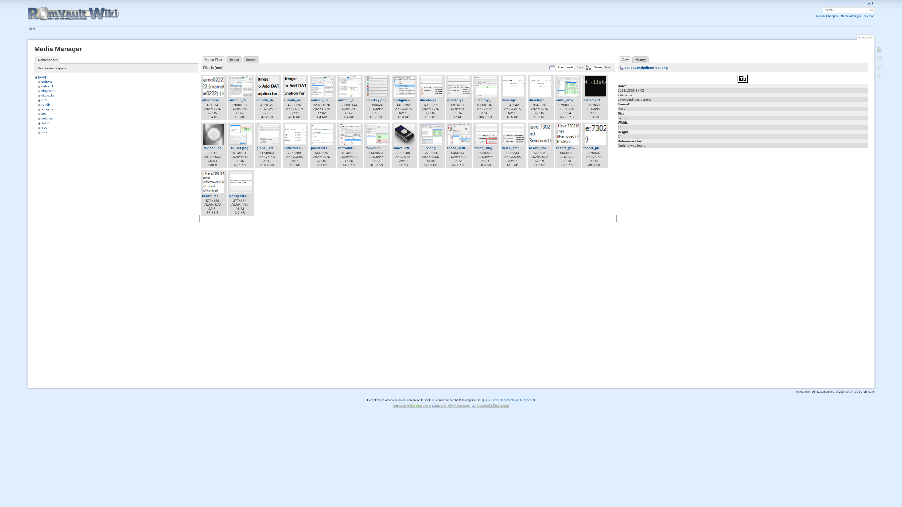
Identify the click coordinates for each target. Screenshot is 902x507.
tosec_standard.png (518, 148)
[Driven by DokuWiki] (499, 405)
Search (872, 10)
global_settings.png (273, 148)
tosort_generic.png (571, 148)
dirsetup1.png (513, 100)
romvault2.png (350, 148)
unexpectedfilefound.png (249, 196)
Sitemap (869, 16)
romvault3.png (377, 148)
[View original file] (743, 78)
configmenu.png (406, 100)
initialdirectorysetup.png (303, 148)
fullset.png (240, 148)
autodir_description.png (248, 100)
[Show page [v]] (879, 49)
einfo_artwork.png (571, 100)
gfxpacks (47, 95)
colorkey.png (376, 100)
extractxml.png (595, 100)
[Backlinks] (879, 67)
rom (44, 100)
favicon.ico (213, 148)
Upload (234, 59)
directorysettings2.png (465, 100)
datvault (47, 86)
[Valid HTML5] (460, 405)
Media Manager (851, 16)
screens (47, 109)
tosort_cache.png (543, 148)
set (43, 113)
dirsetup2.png (540, 100)
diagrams (48, 90)
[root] (42, 77)
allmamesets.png (215, 100)
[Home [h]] (235, 8)
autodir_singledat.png (356, 100)
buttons (46, 81)
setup (45, 123)
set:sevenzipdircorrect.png (646, 67)
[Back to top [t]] (879, 76)
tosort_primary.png (598, 148)
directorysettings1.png (438, 100)
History (640, 59)
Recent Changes (827, 16)
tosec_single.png (488, 148)
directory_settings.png (492, 100)
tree (44, 127)
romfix (46, 104)
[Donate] (421, 405)
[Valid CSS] (480, 405)
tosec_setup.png (460, 148)
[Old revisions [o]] (879, 58)
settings (47, 118)
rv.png (431, 148)
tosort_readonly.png (218, 196)
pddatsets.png (322, 148)
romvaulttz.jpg (404, 148)
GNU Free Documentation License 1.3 (510, 400)
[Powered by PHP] (441, 405)
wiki (44, 132)
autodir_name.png (325, 100)
